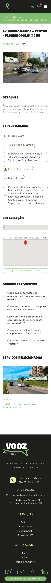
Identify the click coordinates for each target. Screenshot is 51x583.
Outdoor (8, 44)
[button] (45, 7)
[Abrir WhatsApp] (44, 576)
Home (5, 17)
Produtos (15, 17)
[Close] (46, 233)
